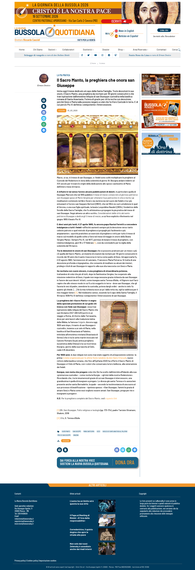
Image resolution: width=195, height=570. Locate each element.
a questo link (111, 398)
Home (21, 49)
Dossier (105, 49)
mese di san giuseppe (64, 435)
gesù (98, 431)
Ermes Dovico (43, 85)
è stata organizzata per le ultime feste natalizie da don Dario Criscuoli (94, 358)
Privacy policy (20, 560)
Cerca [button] (175, 49)
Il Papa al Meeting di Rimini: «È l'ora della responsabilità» (80, 518)
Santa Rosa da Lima (139, 55)
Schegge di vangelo (34, 55)
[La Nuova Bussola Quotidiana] (55, 33)
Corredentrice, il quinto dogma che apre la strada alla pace (81, 532)
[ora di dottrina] (161, 144)
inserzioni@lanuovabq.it (24, 523)
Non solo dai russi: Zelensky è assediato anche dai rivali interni (81, 546)
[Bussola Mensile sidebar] (161, 114)
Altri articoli (97, 485)
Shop (120, 49)
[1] (95, 242)
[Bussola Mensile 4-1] (161, 84)
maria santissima (89, 431)
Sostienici (87, 49)
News (126, 30)
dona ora (164, 30)
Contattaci (161, 49)
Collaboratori (68, 49)
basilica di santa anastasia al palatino (115, 431)
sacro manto (66, 431)
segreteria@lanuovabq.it (24, 521)
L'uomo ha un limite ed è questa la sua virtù (82, 502)
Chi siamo (38, 49)
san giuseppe (77, 431)
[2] (76, 292)
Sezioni (51, 49)
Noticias (128, 36)
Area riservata (139, 49)
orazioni (75, 435)
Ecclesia (102, 63)
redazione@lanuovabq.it (24, 518)
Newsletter (164, 36)
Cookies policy (32, 560)
